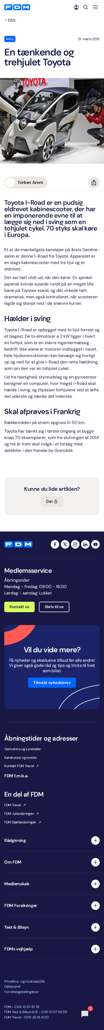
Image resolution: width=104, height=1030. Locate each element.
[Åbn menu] (95, 7)
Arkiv (12, 20)
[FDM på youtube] (95, 544)
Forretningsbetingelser (21, 992)
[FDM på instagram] (75, 544)
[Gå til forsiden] (17, 7)
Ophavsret (12, 986)
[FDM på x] (65, 544)
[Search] (86, 7)
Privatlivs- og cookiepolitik (24, 981)
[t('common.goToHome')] (18, 544)
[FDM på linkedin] (85, 544)
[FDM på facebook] (55, 544)
